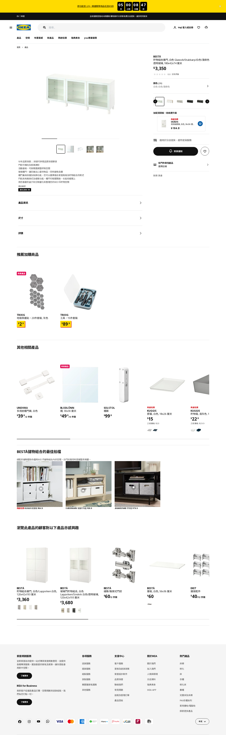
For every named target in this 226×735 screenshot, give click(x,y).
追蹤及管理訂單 (121, 695)
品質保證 (118, 679)
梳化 (182, 668)
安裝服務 (86, 679)
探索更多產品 (186, 711)
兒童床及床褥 (186, 695)
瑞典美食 (75, 37)
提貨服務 (86, 668)
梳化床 (183, 684)
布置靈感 (38, 37)
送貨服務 (86, 663)
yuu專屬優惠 (90, 37)
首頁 (18, 47)
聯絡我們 (118, 684)
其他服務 (86, 689)
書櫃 (182, 689)
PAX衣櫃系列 (186, 700)
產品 (26, 47)
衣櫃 (182, 679)
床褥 (182, 663)
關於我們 (151, 663)
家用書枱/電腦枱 (187, 705)
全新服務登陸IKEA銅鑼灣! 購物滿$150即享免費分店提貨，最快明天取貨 (118, 16)
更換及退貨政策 (121, 668)
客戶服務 (118, 663)
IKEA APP (151, 689)
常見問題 (118, 689)
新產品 (50, 37)
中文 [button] (200, 721)
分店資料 (151, 679)
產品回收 (118, 700)
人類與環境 (152, 674)
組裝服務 (86, 674)
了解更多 (24, 675)
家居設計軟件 (120, 674)
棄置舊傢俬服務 (89, 684)
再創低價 (62, 37)
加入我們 (151, 668)
